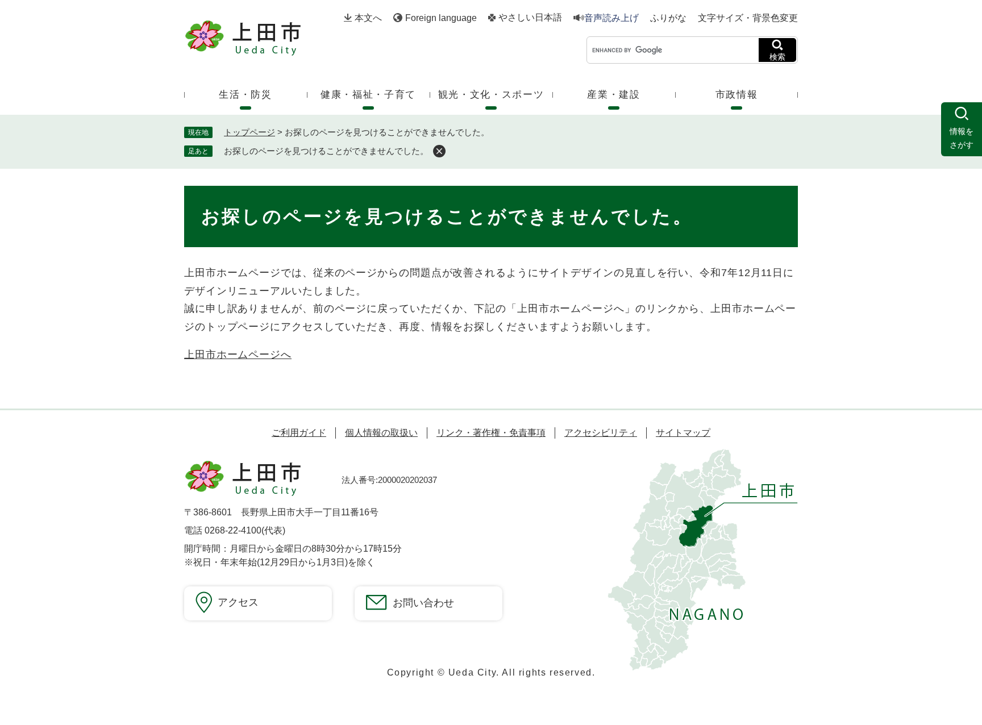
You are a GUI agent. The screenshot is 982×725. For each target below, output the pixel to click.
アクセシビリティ (600, 433)
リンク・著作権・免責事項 (491, 433)
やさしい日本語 (530, 17)
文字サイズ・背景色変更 (748, 18)
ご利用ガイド (299, 433)
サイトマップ (683, 433)
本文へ (368, 18)
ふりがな (668, 18)
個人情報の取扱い (381, 433)
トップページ (249, 132)
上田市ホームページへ (238, 354)
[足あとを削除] (439, 151)
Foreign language (441, 18)
